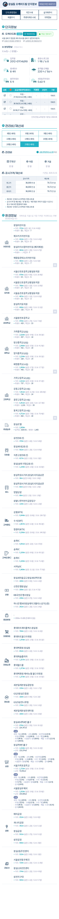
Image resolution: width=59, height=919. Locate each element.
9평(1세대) (29, 133)
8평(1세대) (11, 133)
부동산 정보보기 (46, 34)
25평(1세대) (29, 144)
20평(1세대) (11, 144)
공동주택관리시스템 (46, 152)
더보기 (55, 265)
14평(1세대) (29, 138)
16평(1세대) (48, 138)
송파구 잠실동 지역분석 (12, 41)
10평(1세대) (11, 138)
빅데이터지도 (31, 34)
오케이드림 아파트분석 (33, 41)
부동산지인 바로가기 (47, 4)
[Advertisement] (29, 897)
